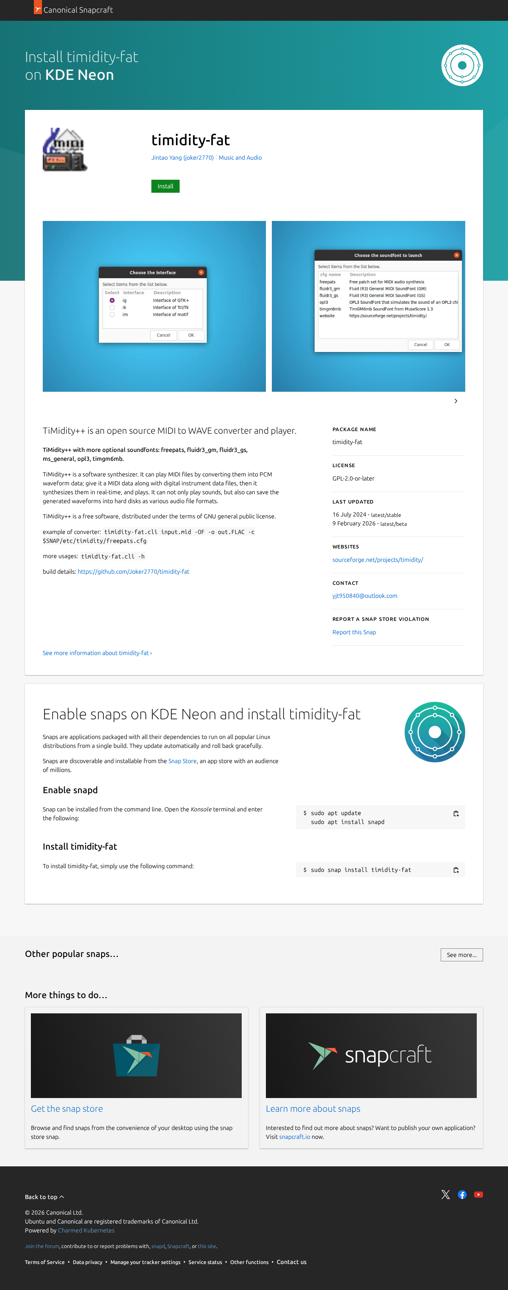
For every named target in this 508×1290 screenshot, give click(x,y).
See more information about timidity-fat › (97, 652)
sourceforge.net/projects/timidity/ (377, 559)
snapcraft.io (294, 1136)
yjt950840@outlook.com (365, 595)
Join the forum (42, 1246)
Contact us (291, 1261)
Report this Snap (354, 632)
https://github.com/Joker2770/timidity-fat (133, 571)
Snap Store (182, 761)
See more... (462, 954)
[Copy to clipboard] (456, 813)
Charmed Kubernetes (86, 1230)
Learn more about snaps (313, 1109)
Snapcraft (178, 1246)
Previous (436, 401)
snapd (158, 1246)
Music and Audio (240, 157)
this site (207, 1246)
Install (165, 186)
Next (456, 401)
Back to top (42, 1196)
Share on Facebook (462, 1194)
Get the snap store (67, 1109)
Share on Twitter (445, 1194)
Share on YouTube (478, 1194)
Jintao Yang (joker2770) (183, 157)
